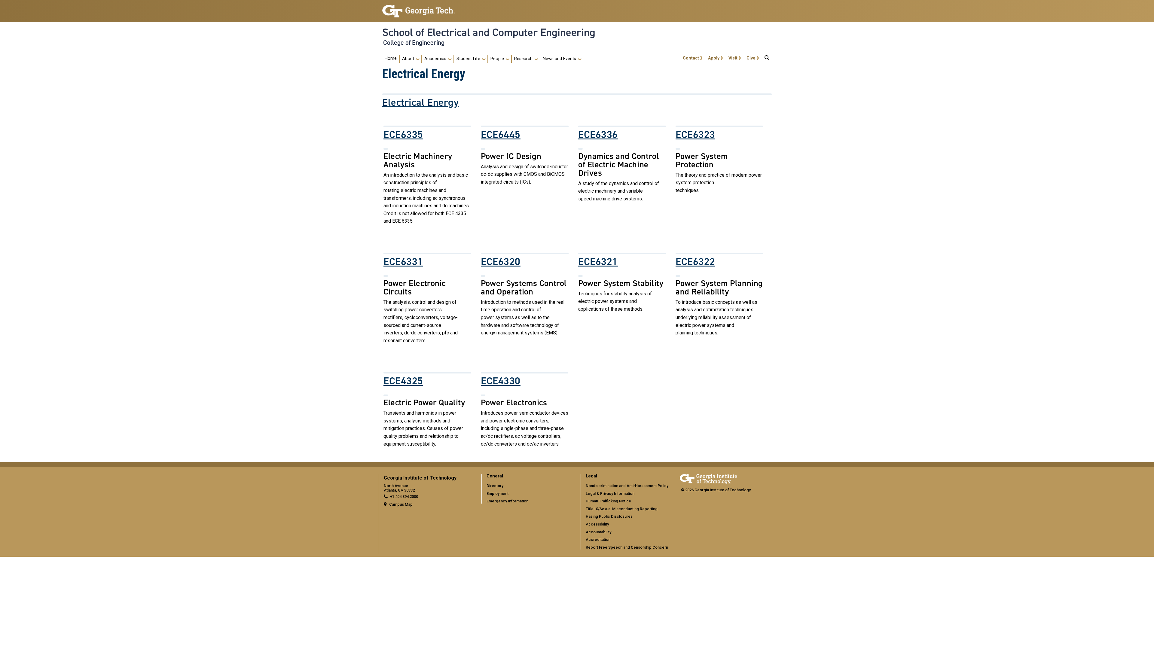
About (408, 58)
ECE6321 (598, 262)
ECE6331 (403, 262)
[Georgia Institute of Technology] (418, 8)
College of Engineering (413, 42)
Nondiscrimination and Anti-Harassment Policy (627, 485)
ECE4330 (501, 381)
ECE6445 (501, 134)
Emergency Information (507, 501)
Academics (435, 58)
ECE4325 (403, 381)
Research (523, 58)
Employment (497, 493)
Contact (691, 58)
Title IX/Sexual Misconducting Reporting (622, 509)
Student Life (468, 58)
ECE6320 (501, 262)
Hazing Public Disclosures (609, 516)
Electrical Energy (420, 102)
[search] (767, 58)
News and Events (559, 58)
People (497, 58)
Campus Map (401, 504)
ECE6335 (403, 134)
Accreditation (598, 539)
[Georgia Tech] (708, 478)
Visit (732, 58)
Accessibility (597, 524)
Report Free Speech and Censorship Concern (627, 547)
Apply (713, 58)
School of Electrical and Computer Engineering (488, 32)
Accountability (598, 532)
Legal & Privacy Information (610, 493)
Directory (495, 485)
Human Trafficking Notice (608, 501)
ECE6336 (598, 134)
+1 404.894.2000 (404, 496)
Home (391, 58)
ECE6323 (695, 134)
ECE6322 (695, 262)
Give (751, 58)
